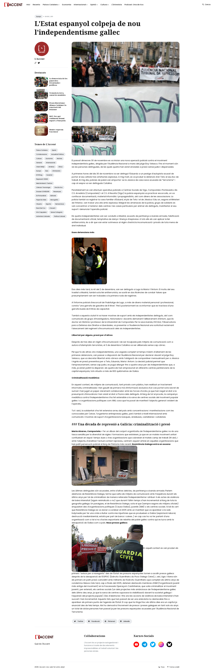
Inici (28, 4)
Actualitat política (57, 154)
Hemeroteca (59, 204)
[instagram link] (161, 644)
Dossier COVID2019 (42, 191)
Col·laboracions (41, 154)
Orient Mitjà (40, 167)
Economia (66, 4)
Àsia (46, 171)
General (39, 163)
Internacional (50, 163)
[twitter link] (153, 644)
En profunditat (41, 196)
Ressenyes (57, 191)
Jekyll (62, 667)
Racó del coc (40, 208)
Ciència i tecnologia (43, 187)
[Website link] (35, 63)
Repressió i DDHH (42, 179)
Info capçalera (41, 212)
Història (59, 158)
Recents (36, 4)
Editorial (53, 196)
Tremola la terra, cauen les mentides (57, 94)
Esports (48, 204)
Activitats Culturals (43, 216)
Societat (49, 175)
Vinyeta (39, 204)
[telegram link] (144, 644)
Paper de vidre (41, 200)
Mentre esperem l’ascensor (56, 130)
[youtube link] (137, 644)
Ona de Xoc (59, 187)
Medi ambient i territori (44, 183)
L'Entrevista (117, 4)
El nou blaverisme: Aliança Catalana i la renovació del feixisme (57, 106)
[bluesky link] (169, 644)
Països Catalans (42, 150)
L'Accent (39, 58)
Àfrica (60, 167)
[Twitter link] (39, 63)
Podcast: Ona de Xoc (134, 4)
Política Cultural (59, 216)
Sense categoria (56, 212)
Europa (38, 16)
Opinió (54, 150)
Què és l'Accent (42, 643)
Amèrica (51, 167)
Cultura (39, 158)
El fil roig (39, 175)
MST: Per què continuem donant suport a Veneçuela (57, 118)
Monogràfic (54, 200)
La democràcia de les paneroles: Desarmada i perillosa (58, 81)
